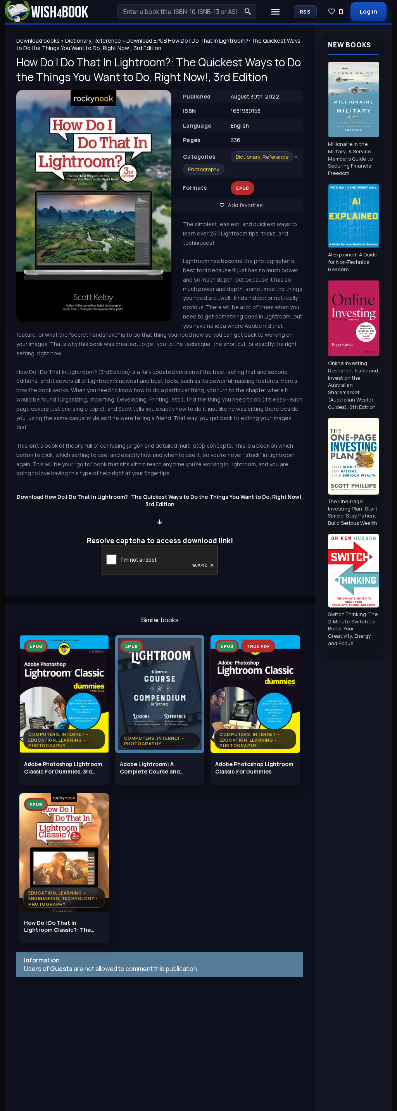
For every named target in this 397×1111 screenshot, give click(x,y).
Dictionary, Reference (262, 156)
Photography (203, 169)
